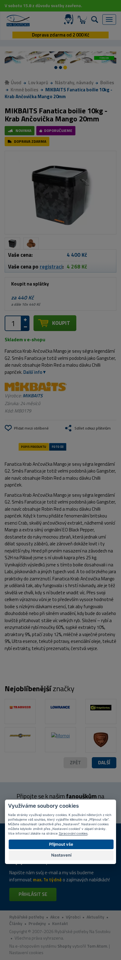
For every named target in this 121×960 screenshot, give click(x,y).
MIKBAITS (33, 395)
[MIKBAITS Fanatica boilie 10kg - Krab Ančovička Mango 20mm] (60, 193)
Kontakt (60, 923)
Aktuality (95, 917)
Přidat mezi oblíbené (31, 428)
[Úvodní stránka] (18, 20)
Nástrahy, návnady (74, 82)
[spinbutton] (13, 323)
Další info (32, 372)
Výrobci (73, 917)
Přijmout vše (61, 844)
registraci (51, 267)
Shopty (64, 946)
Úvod (16, 82)
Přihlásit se (33, 894)
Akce (55, 917)
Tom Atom (97, 946)
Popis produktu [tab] (33, 446)
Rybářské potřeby (26, 917)
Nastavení (61, 855)
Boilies (107, 82)
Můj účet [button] (70, 19)
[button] (104, 763)
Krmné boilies (24, 89)
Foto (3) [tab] (58, 446)
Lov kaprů (38, 82)
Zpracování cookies (73, 833)
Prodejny (37, 923)
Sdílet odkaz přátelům (92, 428)
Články (15, 923)
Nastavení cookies (26, 952)
